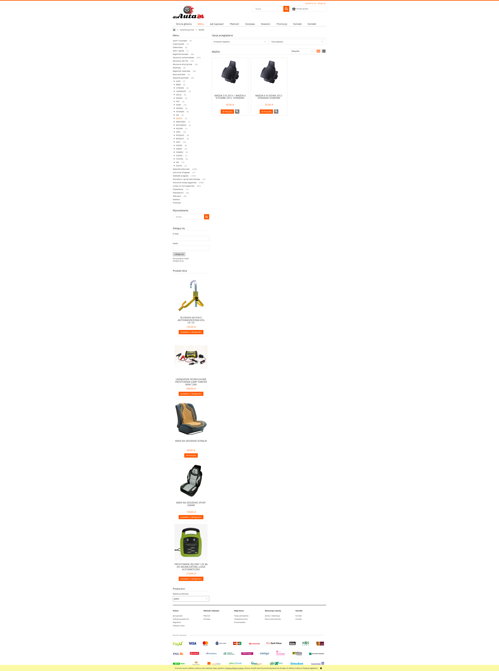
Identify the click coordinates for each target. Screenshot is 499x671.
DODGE (179, 98)
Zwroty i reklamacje (272, 616)
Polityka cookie (179, 625)
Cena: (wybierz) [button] (277, 42)
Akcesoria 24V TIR (180, 61)
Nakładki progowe (180, 176)
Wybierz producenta (181, 594)
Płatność (206, 616)
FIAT (178, 101)
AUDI (178, 81)
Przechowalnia (239, 622)
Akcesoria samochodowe (183, 57)
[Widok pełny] (324, 51)
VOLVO (179, 165)
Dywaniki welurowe (181, 169)
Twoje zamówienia (241, 616)
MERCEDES (181, 121)
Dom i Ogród (178, 51)
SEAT (178, 142)
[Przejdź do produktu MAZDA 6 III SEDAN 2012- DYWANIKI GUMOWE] (269, 76)
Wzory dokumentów (273, 619)
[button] (237, 111)
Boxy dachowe (179, 74)
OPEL (178, 132)
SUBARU (179, 152)
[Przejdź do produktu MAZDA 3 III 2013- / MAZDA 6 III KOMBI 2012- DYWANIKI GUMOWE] (230, 76)
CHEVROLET (181, 91)
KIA (177, 115)
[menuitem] (184, 24)
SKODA (179, 145)
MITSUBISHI (181, 125)
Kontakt (299, 616)
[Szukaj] (286, 9)
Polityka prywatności (181, 619)
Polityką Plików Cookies (234, 668)
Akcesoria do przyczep (182, 64)
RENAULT (180, 138)
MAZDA (179, 118)
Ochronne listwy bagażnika (184, 182)
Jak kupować (177, 616)
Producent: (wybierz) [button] (222, 42)
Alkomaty (177, 67)
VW (177, 162)
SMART (179, 149)
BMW (178, 84)
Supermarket (178, 44)
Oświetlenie (178, 189)
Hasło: (175, 243)
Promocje (177, 202)
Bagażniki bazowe (180, 54)
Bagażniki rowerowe (181, 71)
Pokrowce (177, 196)
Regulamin (177, 622)
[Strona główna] (188, 11)
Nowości (176, 199)
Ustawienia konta (241, 619)
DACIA (178, 94)
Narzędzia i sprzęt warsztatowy (186, 179)
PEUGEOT (180, 135)
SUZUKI (179, 155)
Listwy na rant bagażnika (183, 186)
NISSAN (179, 128)
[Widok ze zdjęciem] (318, 51)
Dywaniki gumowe (181, 78)
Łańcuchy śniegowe (181, 172)
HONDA (179, 108)
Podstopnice (178, 192)
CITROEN (180, 88)
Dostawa (206, 619)
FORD (178, 105)
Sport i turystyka (180, 40)
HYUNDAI (180, 111)
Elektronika (177, 47)
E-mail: (176, 234)
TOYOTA (179, 159)
